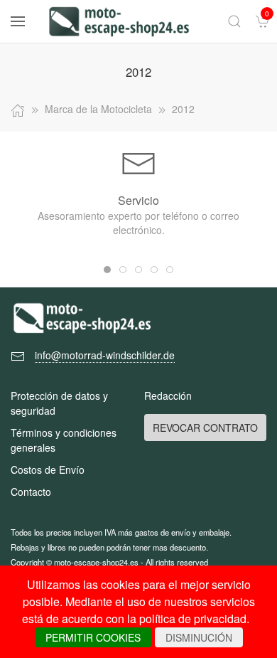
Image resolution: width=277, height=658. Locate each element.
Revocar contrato (205, 427)
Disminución (198, 637)
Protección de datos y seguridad (59, 403)
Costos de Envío (48, 469)
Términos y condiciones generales (63, 440)
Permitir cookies (93, 637)
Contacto (31, 491)
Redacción (168, 395)
